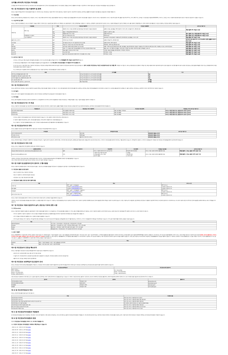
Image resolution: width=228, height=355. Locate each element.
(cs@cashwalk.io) (75, 186)
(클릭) (29, 327)
